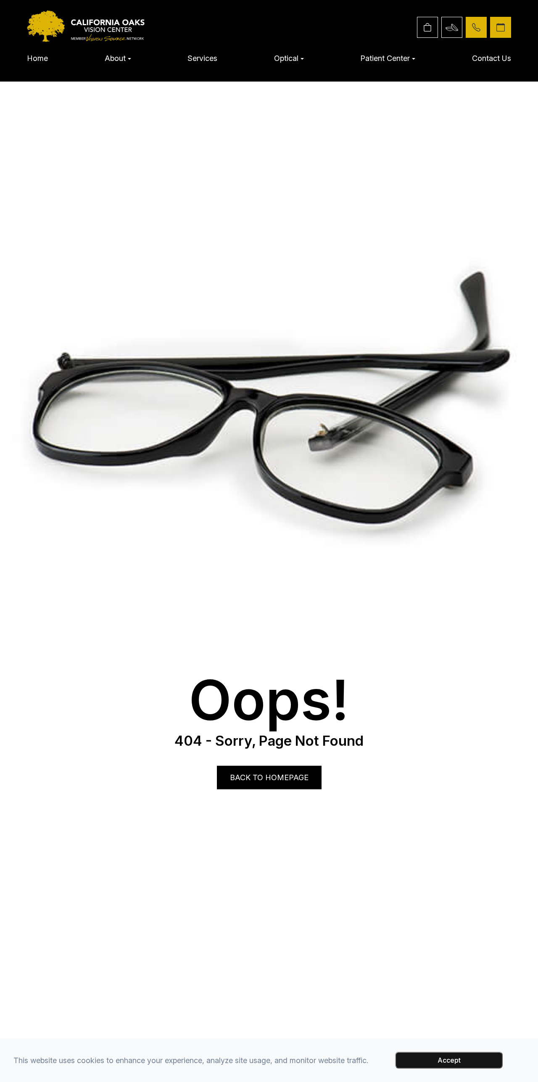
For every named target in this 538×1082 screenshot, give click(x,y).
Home (37, 58)
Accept (449, 1060)
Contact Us (491, 58)
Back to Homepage (269, 777)
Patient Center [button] (385, 58)
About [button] (115, 58)
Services (202, 58)
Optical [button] (286, 58)
